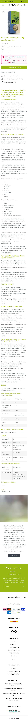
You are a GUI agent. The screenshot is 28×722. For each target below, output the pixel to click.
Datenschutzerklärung (14, 650)
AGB (14, 641)
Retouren (14, 656)
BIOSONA (16, 718)
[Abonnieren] (23, 587)
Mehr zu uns (14, 555)
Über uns (14, 668)
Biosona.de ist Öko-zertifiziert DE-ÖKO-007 (14, 694)
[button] (3, 5)
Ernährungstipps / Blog (14, 671)
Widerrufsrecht (14, 644)
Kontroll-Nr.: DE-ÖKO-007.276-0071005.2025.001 (14, 699)
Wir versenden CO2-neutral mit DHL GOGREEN (14, 689)
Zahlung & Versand (14, 653)
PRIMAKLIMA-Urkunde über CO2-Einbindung (14, 684)
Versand (8, 46)
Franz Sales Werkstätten (14, 674)
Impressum (14, 659)
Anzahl (2, 49)
